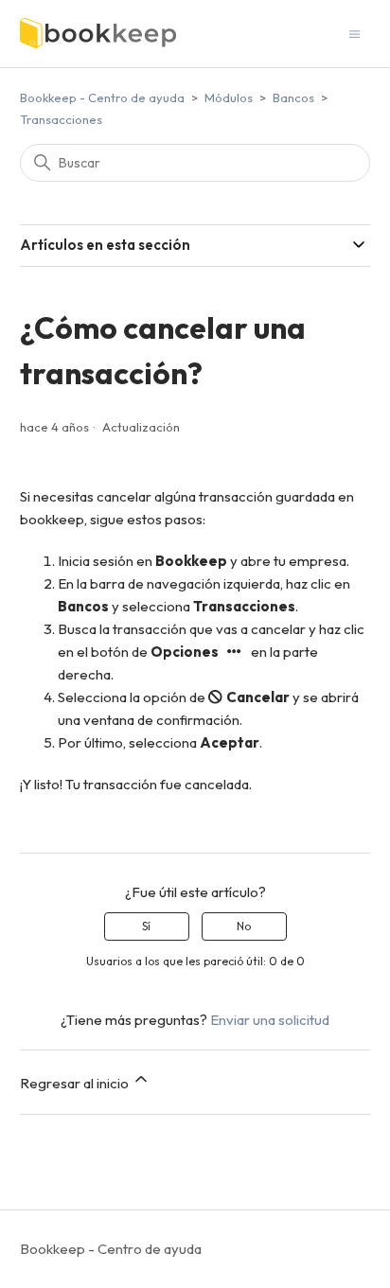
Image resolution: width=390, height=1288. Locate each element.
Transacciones (61, 119)
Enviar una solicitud (269, 1020)
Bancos (293, 97)
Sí (146, 926)
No (244, 926)
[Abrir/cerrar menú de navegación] (354, 33)
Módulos (228, 97)
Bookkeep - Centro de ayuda (102, 97)
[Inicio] (98, 33)
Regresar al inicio (76, 1083)
